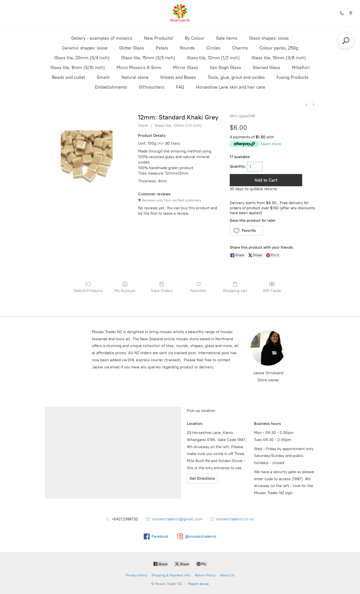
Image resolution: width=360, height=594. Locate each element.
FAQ (180, 87)
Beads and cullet (68, 77)
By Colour (194, 38)
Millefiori (301, 67)
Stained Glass (266, 67)
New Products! (158, 38)
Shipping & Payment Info (171, 575)
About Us (227, 575)
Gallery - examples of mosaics (101, 38)
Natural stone (135, 77)
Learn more (271, 143)
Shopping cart (235, 290)
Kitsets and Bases (178, 77)
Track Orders (162, 290)
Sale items (226, 38)
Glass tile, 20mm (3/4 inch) (81, 57)
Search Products (88, 290)
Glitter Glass (131, 48)
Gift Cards (272, 290)
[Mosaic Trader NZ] (180, 13)
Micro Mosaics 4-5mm (139, 67)
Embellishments (111, 87)
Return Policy (205, 575)
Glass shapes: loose (269, 38)
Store (143, 125)
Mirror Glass (185, 67)
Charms (240, 48)
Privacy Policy (136, 575)
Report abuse (198, 584)
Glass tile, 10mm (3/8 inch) (279, 57)
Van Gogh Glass (225, 67)
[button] (246, 230)
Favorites (198, 290)
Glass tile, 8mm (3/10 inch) (77, 67)
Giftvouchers (151, 87)
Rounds (187, 48)
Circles (213, 48)
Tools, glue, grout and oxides (236, 77)
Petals (162, 48)
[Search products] (345, 40)
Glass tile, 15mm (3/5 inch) (148, 57)
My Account (125, 290)
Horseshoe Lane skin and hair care (230, 87)
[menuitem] (306, 104)
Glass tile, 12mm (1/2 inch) (213, 57)
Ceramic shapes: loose (85, 48)
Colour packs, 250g (279, 48)
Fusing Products (292, 77)
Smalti (103, 77)
